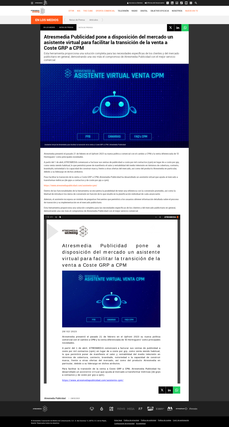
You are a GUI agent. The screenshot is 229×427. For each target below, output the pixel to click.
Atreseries (141, 409)
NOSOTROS (177, 10)
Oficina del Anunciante (155, 3)
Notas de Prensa (77, 19)
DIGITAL (144, 10)
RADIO (134, 10)
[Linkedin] (177, 27)
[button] (65, 19)
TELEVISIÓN (123, 10)
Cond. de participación (181, 420)
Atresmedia (40, 409)
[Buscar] (196, 2)
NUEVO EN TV (191, 10)
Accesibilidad (141, 423)
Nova (121, 409)
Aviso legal (118, 420)
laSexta (102, 409)
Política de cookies (164, 420)
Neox (111, 409)
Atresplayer (182, 409)
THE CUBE (88, 10)
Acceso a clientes (136, 3)
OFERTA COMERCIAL (105, 10)
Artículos (93, 19)
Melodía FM (170, 409)
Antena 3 (92, 409)
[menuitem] (71, 11)
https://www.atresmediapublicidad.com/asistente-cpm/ (70, 185)
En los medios (46, 20)
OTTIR (71, 10)
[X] (170, 27)
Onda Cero (150, 409)
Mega (131, 409)
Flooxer (193, 409)
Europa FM (160, 409)
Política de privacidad (131, 420)
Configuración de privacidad (124, 423)
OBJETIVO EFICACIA (160, 10)
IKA (78, 10)
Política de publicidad (148, 420)
